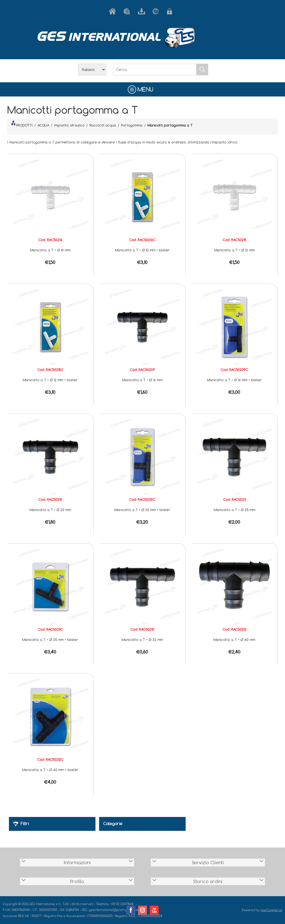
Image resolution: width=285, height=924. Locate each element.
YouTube (154, 910)
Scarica (142, 11)
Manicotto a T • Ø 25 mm (234, 509)
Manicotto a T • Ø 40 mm (234, 639)
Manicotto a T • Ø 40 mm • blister (50, 769)
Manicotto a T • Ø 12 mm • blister (50, 380)
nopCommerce (271, 910)
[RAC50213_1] (142, 586)
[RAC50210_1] (50, 456)
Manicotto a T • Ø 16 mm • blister (234, 380)
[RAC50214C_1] (142, 196)
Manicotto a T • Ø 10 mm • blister (142, 250)
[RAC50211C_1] (50, 586)
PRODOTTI (24, 125)
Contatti (157, 11)
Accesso (171, 11)
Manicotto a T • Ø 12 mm (234, 250)
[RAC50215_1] (234, 196)
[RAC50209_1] (142, 326)
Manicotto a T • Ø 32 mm (142, 639)
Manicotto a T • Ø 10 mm (50, 250)
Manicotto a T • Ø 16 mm (142, 380)
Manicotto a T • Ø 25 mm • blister (50, 639)
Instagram (142, 910)
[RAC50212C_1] (50, 716)
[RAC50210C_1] (142, 456)
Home (113, 11)
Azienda (128, 11)
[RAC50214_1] (50, 196)
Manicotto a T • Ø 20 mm (50, 509)
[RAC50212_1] (234, 586)
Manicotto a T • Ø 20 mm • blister (142, 509)
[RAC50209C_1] (234, 326)
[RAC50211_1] (234, 456)
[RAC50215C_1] (50, 326)
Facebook (130, 910)
